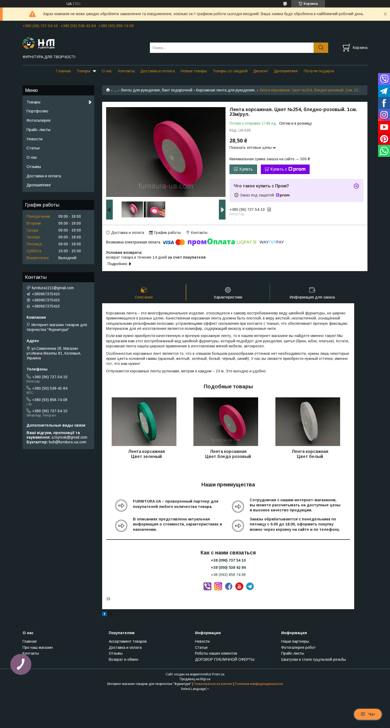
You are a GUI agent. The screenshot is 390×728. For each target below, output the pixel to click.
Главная (63, 71)
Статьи (33, 148)
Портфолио (37, 111)
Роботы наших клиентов (216, 653)
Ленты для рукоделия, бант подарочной (156, 90)
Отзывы (34, 166)
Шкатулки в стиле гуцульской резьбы (313, 659)
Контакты (126, 71)
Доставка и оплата (157, 71)
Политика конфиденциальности (259, 684)
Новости (34, 139)
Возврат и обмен (123, 659)
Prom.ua (218, 674)
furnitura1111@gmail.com (53, 288)
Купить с (278, 169)
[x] (110, 615)
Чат (372, 714)
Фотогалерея (38, 120)
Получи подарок (319, 71)
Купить (246, 169)
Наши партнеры (295, 641)
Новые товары (193, 71)
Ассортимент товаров (128, 641)
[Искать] (321, 48)
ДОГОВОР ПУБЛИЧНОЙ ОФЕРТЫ (224, 659)
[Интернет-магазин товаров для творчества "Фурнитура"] (83, 43)
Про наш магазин (38, 647)
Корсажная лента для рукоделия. (225, 90)
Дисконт (260, 71)
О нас (107, 71)
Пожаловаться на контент (213, 684)
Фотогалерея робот (298, 647)
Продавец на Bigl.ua (195, 679)
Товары (83, 71)
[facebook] (104, 615)
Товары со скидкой (230, 71)
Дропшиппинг (286, 71)
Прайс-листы (38, 129)
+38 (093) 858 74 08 (228, 575)
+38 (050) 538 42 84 (228, 567)
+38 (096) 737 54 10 (228, 560)
